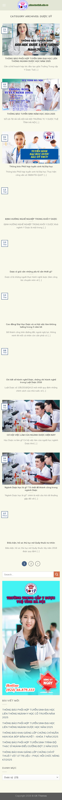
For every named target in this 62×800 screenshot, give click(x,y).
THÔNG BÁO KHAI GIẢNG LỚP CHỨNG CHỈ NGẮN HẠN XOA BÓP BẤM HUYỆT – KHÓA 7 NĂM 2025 (30, 734)
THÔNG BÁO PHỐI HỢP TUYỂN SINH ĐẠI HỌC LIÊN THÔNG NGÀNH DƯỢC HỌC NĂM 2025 (28, 725)
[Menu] (4, 5)
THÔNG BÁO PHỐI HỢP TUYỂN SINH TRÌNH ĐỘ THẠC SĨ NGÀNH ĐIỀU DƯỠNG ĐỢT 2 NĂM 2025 (30, 744)
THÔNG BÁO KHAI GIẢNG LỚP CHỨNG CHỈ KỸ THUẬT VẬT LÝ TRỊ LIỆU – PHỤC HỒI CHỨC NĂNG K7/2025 (30, 755)
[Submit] (57, 574)
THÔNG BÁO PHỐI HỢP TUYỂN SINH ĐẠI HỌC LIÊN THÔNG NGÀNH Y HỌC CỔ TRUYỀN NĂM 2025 (28, 713)
